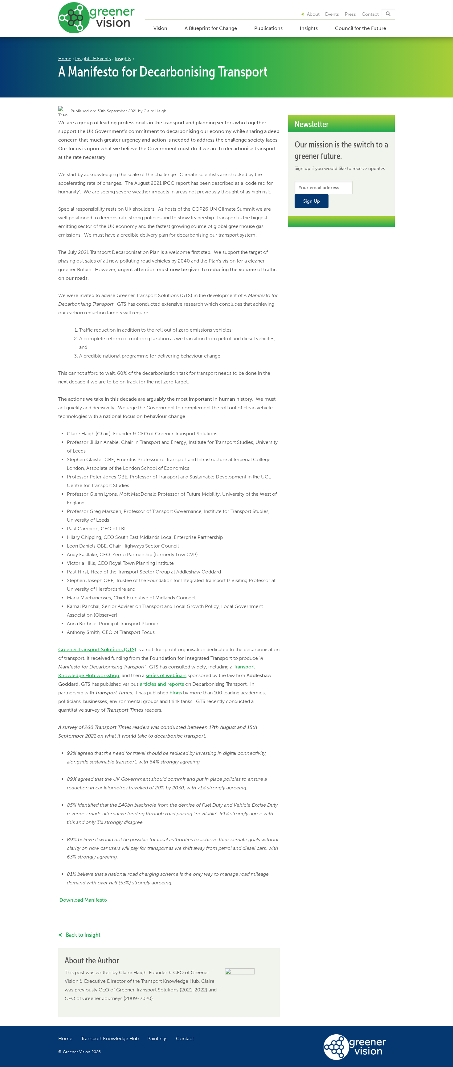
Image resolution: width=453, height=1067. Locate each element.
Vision (160, 28)
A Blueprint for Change (211, 28)
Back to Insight (82, 934)
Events (332, 14)
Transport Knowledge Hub (110, 1038)
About (313, 14)
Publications (268, 28)
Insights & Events (93, 58)
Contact (370, 14)
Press (350, 14)
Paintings (157, 1038)
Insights (309, 28)
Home (64, 58)
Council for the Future (360, 28)
